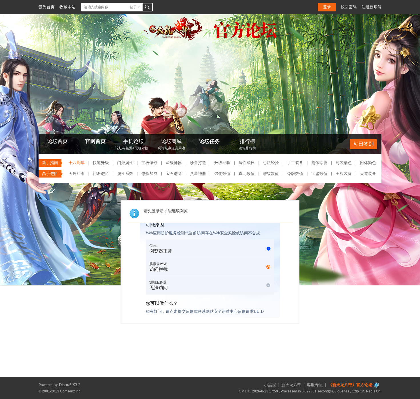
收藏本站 (67, 7)
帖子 (133, 7)
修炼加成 (149, 174)
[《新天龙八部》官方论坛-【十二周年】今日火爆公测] (210, 39)
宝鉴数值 (319, 174)
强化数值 (222, 174)
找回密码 (349, 7)
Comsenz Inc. (70, 391)
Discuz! (65, 385)
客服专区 (315, 385)
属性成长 (247, 163)
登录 (327, 7)
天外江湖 (77, 174)
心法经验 (271, 163)
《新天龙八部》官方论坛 (350, 385)
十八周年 (77, 163)
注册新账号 (371, 7)
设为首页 (47, 7)
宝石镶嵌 (149, 163)
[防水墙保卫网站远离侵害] (376, 385)
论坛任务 (209, 141)
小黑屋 (270, 385)
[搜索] (147, 7)
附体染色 (368, 163)
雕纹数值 (271, 174)
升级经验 (222, 163)
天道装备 (368, 174)
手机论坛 (133, 144)
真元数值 (247, 174)
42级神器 (174, 163)
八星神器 (198, 174)
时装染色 (344, 163)
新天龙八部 (291, 385)
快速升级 (101, 163)
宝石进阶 (174, 174)
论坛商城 (171, 144)
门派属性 (125, 163)
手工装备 (295, 163)
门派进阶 (101, 174)
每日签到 (363, 144)
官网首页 (95, 141)
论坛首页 (57, 141)
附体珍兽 (319, 163)
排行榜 (247, 144)
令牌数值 (295, 174)
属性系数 (125, 174)
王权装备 (344, 174)
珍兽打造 (198, 163)
